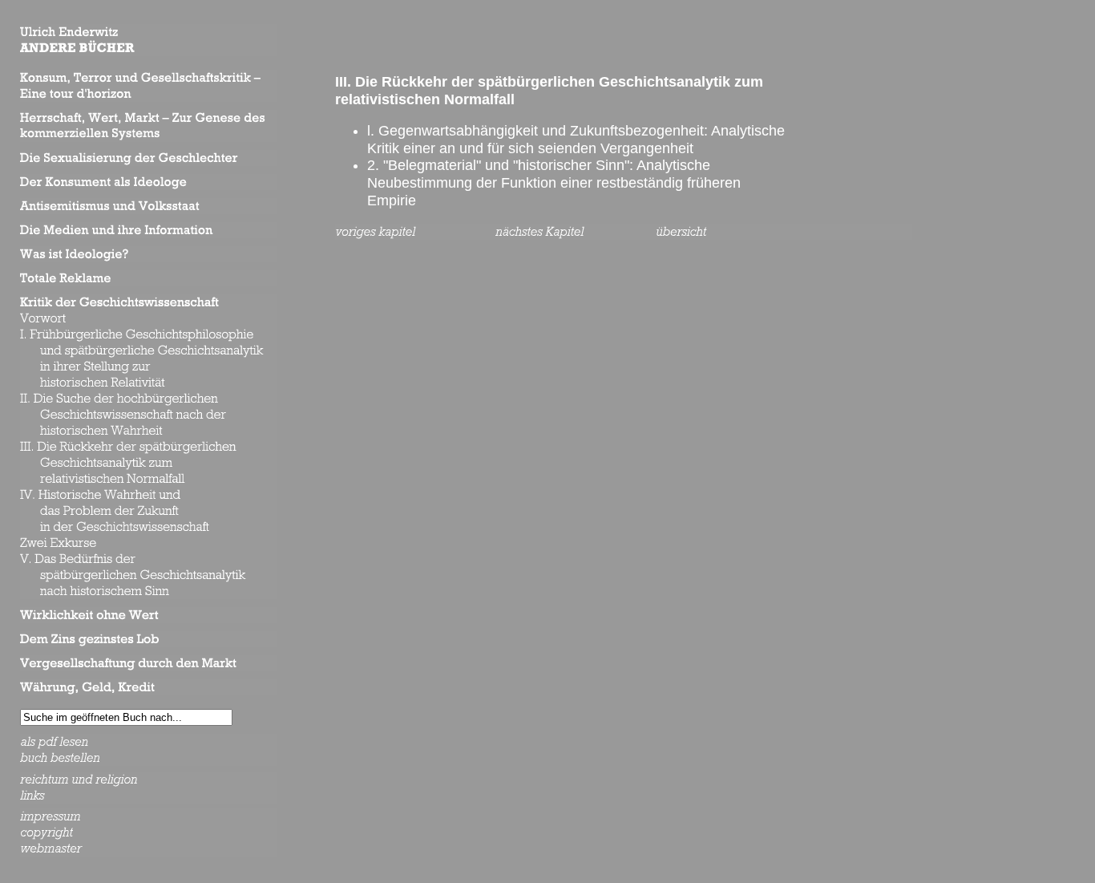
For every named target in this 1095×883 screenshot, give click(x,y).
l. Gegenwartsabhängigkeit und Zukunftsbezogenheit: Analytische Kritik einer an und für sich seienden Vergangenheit (576, 139)
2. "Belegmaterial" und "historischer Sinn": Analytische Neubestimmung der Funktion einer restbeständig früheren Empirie (554, 182)
